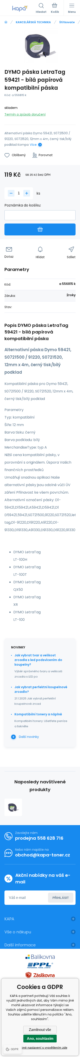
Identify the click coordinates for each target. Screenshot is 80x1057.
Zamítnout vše (40, 1030)
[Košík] (55, 8)
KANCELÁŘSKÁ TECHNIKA (33, 22)
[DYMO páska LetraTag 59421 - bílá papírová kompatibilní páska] (13, 807)
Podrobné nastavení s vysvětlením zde (40, 1047)
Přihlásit (60, 898)
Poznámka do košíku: (22, 205)
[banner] (20, 8)
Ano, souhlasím (40, 1038)
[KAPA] (5, 22)
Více (33, 144)
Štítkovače (67, 22)
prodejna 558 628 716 (39, 838)
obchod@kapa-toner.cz (42, 855)
